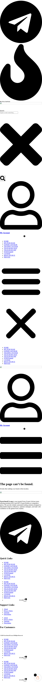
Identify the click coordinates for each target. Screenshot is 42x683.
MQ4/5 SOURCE (9, 255)
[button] (21, 302)
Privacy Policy (8, 611)
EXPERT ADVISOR (10, 245)
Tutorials (6, 612)
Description (7, 614)
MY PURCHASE (9, 243)
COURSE (7, 253)
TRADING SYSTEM (11, 246)
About (6, 609)
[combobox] (9, 113)
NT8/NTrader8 (8, 252)
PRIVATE (7, 257)
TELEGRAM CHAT (10, 248)
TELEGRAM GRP (10, 250)
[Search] (2, 178)
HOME (6, 241)
